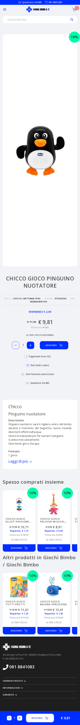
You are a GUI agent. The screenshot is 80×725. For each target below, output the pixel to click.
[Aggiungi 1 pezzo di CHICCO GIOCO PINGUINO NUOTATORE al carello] (30, 345)
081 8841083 (55, 2)
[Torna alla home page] (37, 9)
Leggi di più (18, 461)
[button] (40, 680)
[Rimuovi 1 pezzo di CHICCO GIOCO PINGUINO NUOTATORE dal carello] (15, 345)
